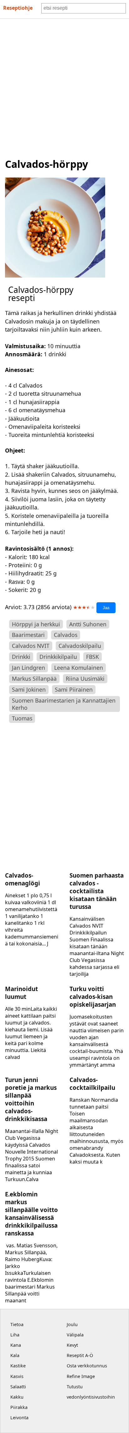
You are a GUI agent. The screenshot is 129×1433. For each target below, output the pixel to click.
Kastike (18, 1366)
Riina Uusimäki (85, 678)
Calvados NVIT (30, 645)
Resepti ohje (18, 7)
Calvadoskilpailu (80, 645)
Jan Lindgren (28, 667)
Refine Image (81, 1376)
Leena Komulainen (78, 667)
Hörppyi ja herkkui (36, 624)
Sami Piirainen (74, 689)
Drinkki (21, 656)
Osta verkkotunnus (87, 1366)
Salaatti (18, 1387)
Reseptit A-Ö (80, 1355)
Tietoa (16, 1324)
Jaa (106, 607)
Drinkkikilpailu (58, 656)
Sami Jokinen (29, 689)
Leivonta (19, 1417)
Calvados (65, 635)
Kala (14, 1355)
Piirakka (19, 1407)
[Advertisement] (64, 86)
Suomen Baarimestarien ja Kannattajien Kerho (64, 704)
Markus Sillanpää (34, 678)
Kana (15, 1345)
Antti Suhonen (87, 624)
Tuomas (22, 718)
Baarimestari (28, 635)
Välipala (75, 1335)
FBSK (92, 656)
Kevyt (72, 1345)
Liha (14, 1335)
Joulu (72, 1324)
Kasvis (16, 1376)
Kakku (16, 1397)
